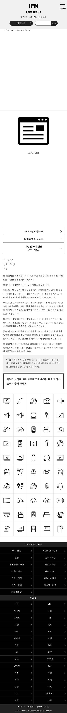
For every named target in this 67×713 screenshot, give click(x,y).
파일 (17, 631)
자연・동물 (17, 585)
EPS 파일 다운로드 (33, 239)
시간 (17, 604)
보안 (17, 624)
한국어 (39, 706)
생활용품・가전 (17, 564)
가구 (50, 652)
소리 (50, 631)
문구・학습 (50, 557)
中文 (47, 706)
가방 (50, 686)
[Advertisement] (33, 70)
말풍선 (17, 666)
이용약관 (21, 23)
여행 (17, 700)
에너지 (17, 611)
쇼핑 (50, 700)
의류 (50, 679)
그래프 (17, 617)
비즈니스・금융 (50, 550)
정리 (17, 693)
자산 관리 (50, 693)
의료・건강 (17, 578)
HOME (7, 30)
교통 (17, 645)
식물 (50, 673)
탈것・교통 (50, 564)
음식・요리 (50, 571)
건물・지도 (17, 571)
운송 (17, 686)
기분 (50, 611)
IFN (33, 6)
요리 (50, 666)
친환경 (50, 659)
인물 (17, 557)
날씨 (50, 645)
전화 (50, 624)
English (21, 706)
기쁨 (17, 673)
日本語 (30, 706)
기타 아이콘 (16, 592)
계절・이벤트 (50, 578)
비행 (50, 638)
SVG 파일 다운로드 (33, 231)
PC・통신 (16, 30)
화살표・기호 (50, 585)
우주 (17, 679)
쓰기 (50, 604)
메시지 (17, 638)
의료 (17, 659)
